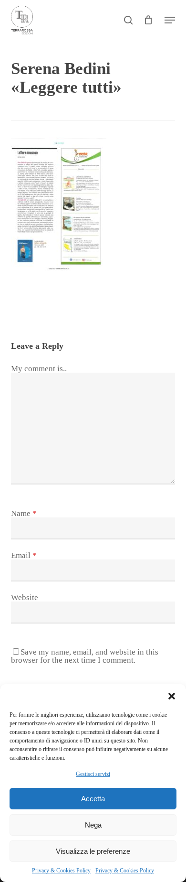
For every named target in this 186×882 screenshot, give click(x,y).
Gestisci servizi (93, 774)
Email (24, 555)
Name (24, 513)
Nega (93, 825)
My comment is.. (39, 368)
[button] (171, 696)
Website (24, 597)
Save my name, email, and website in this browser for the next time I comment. (84, 656)
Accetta (93, 799)
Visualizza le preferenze (93, 851)
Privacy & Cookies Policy (61, 870)
